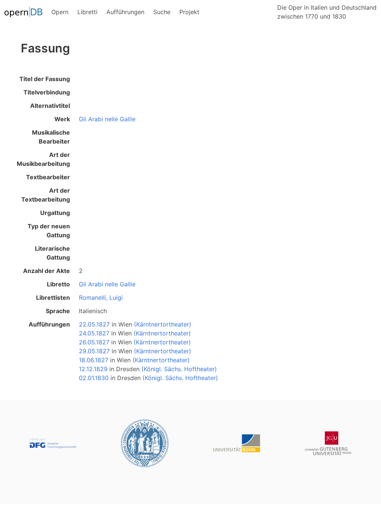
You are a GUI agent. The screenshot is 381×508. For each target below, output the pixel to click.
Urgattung (55, 212)
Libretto (58, 284)
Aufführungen (49, 324)
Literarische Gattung (52, 253)
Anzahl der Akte (46, 270)
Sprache (58, 311)
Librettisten (53, 297)
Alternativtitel (50, 105)
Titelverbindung (46, 92)
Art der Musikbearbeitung (43, 159)
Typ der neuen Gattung (49, 230)
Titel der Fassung (44, 79)
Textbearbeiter (48, 177)
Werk (62, 119)
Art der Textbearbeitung (45, 195)
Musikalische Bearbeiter (51, 137)
